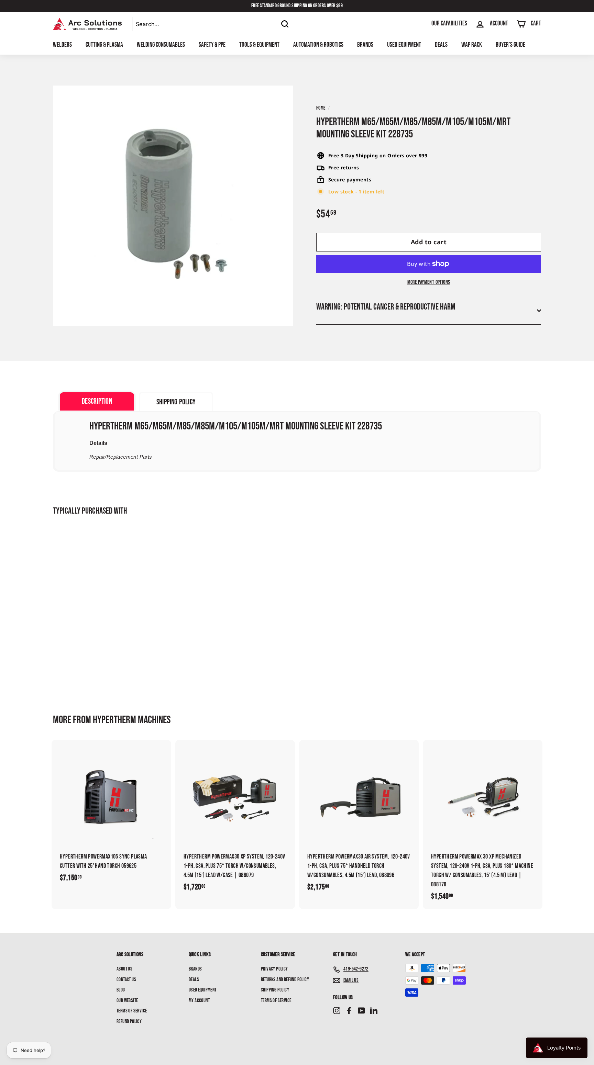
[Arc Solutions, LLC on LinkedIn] (373, 1011)
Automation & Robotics (318, 45)
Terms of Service (132, 1011)
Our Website (127, 1000)
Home (321, 108)
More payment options (428, 282)
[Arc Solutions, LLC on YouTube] (361, 1011)
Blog (121, 990)
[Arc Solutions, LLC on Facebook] (349, 1011)
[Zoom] (173, 206)
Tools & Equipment (259, 45)
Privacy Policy (274, 969)
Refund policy (129, 1021)
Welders (62, 45)
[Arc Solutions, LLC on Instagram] (336, 1011)
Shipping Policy (275, 990)
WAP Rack (471, 45)
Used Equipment (404, 45)
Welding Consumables (161, 45)
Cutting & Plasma (104, 45)
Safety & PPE (212, 45)
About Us (124, 969)
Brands (365, 45)
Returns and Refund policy (285, 979)
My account (199, 1000)
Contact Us (126, 979)
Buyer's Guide (510, 45)
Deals (441, 45)
